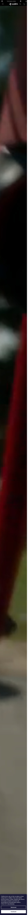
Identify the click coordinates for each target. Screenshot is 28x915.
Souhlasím (13, 911)
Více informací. (11, 904)
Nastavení (13, 907)
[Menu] (2, 3)
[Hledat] (20, 4)
